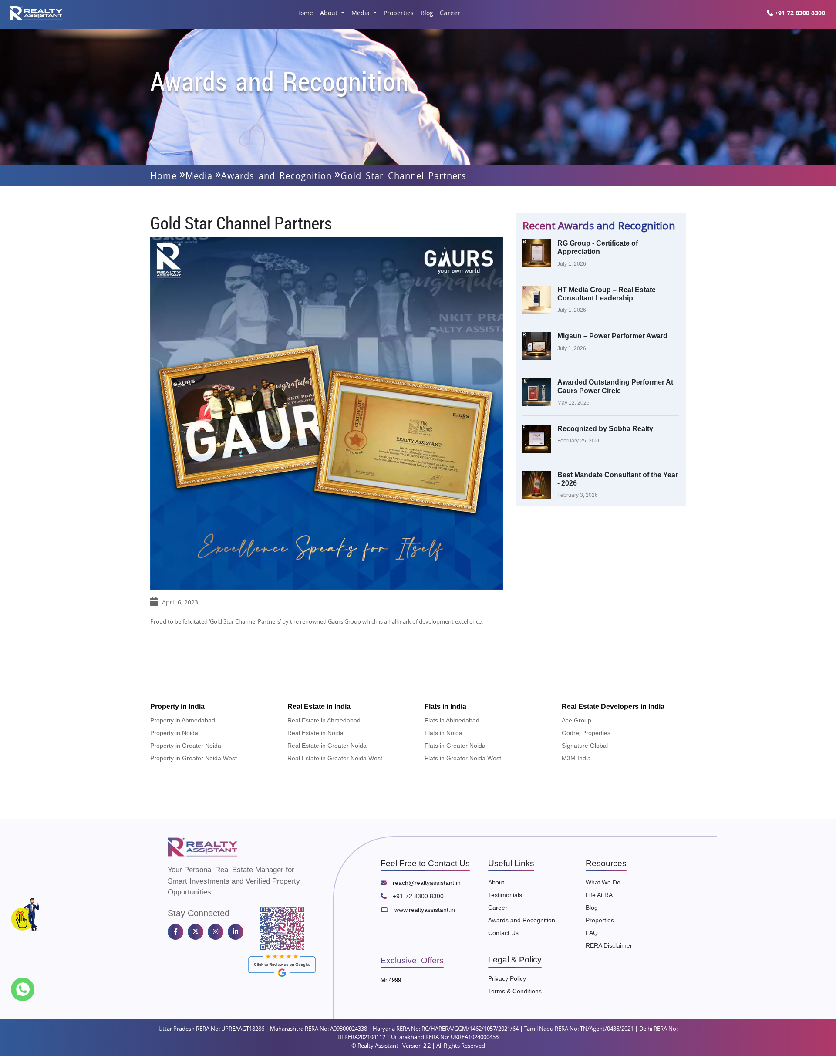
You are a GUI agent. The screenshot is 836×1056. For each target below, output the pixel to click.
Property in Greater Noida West (193, 758)
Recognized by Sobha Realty (605, 428)
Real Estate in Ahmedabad (324, 720)
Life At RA (599, 894)
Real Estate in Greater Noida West (334, 758)
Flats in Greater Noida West (463, 758)
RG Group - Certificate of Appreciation (597, 247)
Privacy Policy (507, 978)
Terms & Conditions (515, 991)
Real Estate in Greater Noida (327, 745)
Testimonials (505, 894)
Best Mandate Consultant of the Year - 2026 (617, 479)
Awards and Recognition (276, 176)
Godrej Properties (586, 732)
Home (304, 13)
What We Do (603, 882)
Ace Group (576, 720)
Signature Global (585, 745)
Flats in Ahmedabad (452, 720)
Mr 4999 (391, 980)
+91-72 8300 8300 (417, 896)
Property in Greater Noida (185, 745)
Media (361, 13)
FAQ (592, 932)
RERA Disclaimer (609, 945)
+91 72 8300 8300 (799, 13)
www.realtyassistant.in (424, 909)
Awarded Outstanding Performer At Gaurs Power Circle (615, 386)
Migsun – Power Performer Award (612, 336)
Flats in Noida (443, 732)
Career (449, 12)
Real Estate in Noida (315, 732)
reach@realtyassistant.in (426, 882)
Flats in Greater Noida (455, 745)
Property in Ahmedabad (182, 720)
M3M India (576, 758)
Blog (427, 13)
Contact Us (503, 932)
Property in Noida (174, 732)
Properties (399, 13)
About (329, 13)
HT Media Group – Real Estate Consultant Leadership (606, 294)
